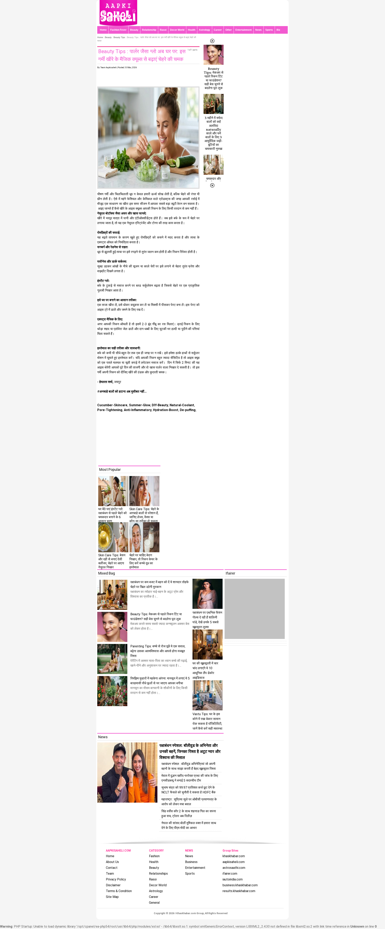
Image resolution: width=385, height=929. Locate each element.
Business (191, 862)
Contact (112, 868)
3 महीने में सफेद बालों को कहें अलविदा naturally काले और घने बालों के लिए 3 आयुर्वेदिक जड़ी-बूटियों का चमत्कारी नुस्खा (214, 133)
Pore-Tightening (109, 410)
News (258, 29)
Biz (278, 29)
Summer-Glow (139, 405)
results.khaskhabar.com (239, 891)
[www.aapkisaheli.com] (118, 25)
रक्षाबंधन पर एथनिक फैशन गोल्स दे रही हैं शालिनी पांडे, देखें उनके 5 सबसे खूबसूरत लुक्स (207, 620)
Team (110, 873)
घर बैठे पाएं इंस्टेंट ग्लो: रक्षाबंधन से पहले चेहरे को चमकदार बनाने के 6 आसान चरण (112, 515)
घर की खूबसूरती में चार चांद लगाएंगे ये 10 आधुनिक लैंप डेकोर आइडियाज (205, 670)
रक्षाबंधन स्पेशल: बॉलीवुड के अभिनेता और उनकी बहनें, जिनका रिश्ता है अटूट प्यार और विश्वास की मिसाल (190, 751)
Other (228, 29)
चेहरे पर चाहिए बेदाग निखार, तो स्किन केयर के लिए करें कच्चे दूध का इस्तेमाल (143, 561)
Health (191, 29)
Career (218, 29)
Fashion (154, 856)
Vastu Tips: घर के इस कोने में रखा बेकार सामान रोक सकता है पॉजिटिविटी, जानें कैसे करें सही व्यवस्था (207, 721)
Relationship (149, 29)
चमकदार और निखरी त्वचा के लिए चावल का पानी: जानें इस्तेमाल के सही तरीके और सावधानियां (214, 190)
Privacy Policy (116, 879)
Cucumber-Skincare (112, 405)
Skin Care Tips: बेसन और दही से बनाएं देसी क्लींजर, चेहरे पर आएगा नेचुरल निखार (111, 561)
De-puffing (187, 410)
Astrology (204, 29)
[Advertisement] (195, 437)
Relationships (158, 873)
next (212, 41)
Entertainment (243, 29)
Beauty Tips (119, 37)
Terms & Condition (119, 891)
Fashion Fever (118, 29)
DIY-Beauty (159, 405)
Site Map (112, 897)
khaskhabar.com (234, 856)
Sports (269, 29)
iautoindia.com (233, 879)
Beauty (134, 29)
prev (212, 185)
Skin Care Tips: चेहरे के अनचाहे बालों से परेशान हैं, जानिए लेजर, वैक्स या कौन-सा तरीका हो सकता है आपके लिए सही (144, 517)
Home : (101, 37)
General (154, 903)
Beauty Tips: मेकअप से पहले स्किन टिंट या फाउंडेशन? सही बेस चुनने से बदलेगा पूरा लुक (213, 78)
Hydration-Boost (165, 410)
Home (103, 29)
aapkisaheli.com (234, 862)
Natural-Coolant (181, 405)
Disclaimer (113, 885)
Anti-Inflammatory (137, 410)
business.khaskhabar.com (240, 885)
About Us (112, 862)
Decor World (177, 29)
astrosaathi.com (234, 868)
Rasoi (163, 29)
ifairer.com (230, 873)
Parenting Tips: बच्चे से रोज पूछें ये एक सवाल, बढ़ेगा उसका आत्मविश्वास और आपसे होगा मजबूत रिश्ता (157, 651)
